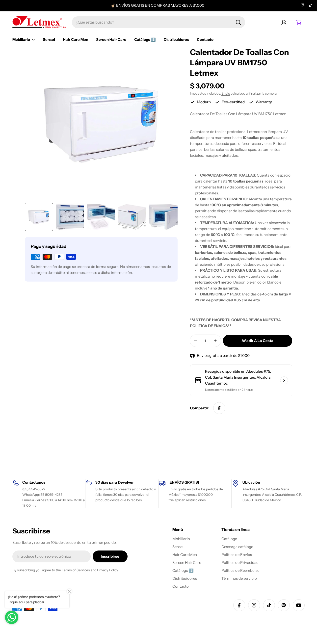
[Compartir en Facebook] (219, 408)
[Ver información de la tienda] (284, 380)
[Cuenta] (284, 22)
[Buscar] (238, 22)
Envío (225, 93)
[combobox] (158, 22)
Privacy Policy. (108, 570)
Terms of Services (76, 570)
